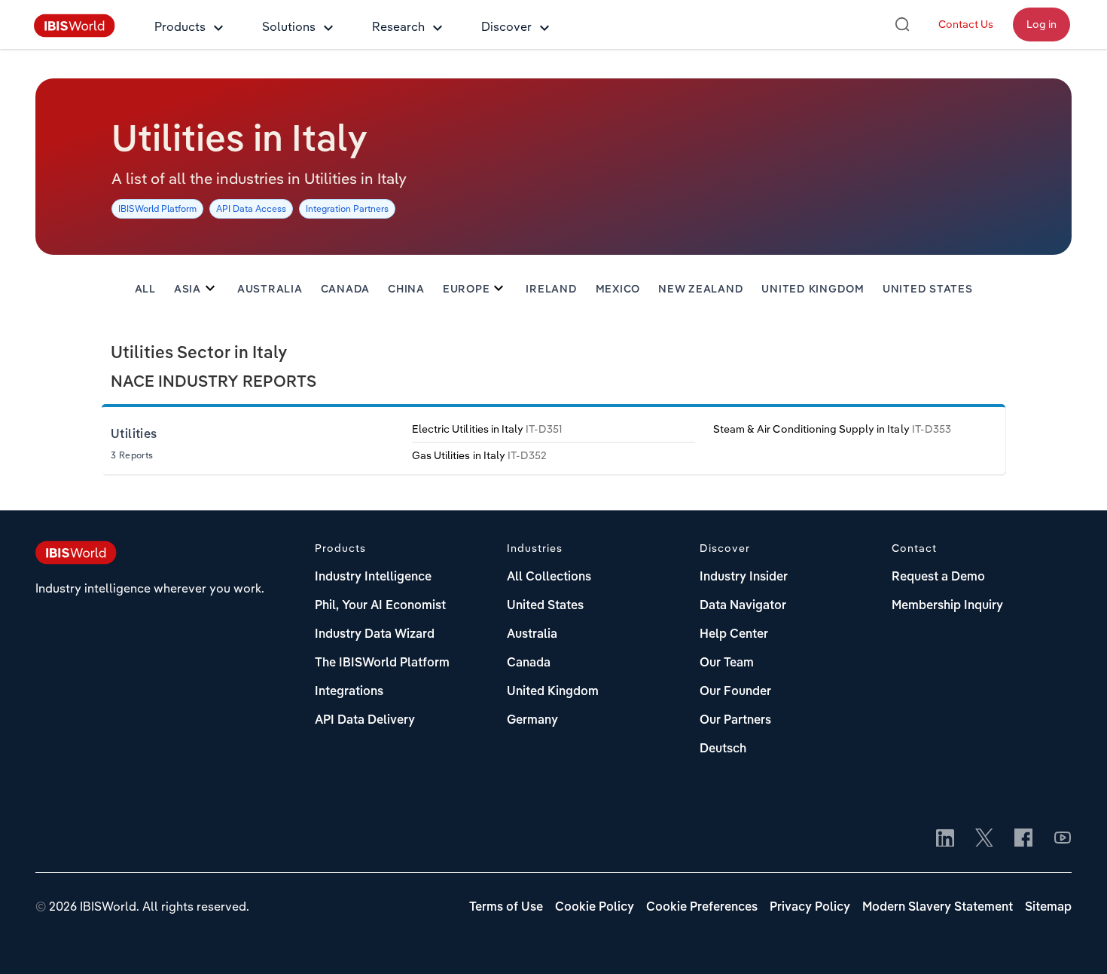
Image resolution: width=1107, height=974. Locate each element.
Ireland (551, 289)
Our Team (727, 663)
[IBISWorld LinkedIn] (945, 839)
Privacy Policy (810, 908)
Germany (532, 721)
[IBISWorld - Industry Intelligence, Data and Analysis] (74, 33)
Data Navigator (743, 606)
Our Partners (735, 721)
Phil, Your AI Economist (380, 606)
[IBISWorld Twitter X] (984, 839)
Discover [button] (506, 26)
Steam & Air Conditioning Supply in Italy (832, 429)
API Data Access (251, 208)
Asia (187, 289)
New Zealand (700, 289)
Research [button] (398, 26)
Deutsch (723, 749)
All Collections (549, 577)
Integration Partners (347, 208)
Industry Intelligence (373, 577)
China (406, 289)
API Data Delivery (365, 721)
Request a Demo (938, 577)
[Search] (902, 24)
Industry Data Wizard (375, 635)
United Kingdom (813, 289)
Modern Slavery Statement (937, 908)
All (145, 289)
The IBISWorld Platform (382, 663)
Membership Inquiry (947, 606)
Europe (466, 289)
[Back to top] (1073, 940)
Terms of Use (506, 908)
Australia (270, 289)
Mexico (618, 289)
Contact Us (965, 24)
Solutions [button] (289, 26)
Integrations (349, 692)
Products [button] (180, 26)
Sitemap (1048, 908)
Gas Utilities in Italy (479, 455)
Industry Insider (744, 577)
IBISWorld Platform (157, 208)
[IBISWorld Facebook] (1023, 839)
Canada (346, 289)
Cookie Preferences (702, 908)
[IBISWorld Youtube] (1063, 839)
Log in (1041, 24)
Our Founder (735, 692)
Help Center (734, 635)
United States (928, 289)
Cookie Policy (594, 908)
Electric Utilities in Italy (487, 429)
